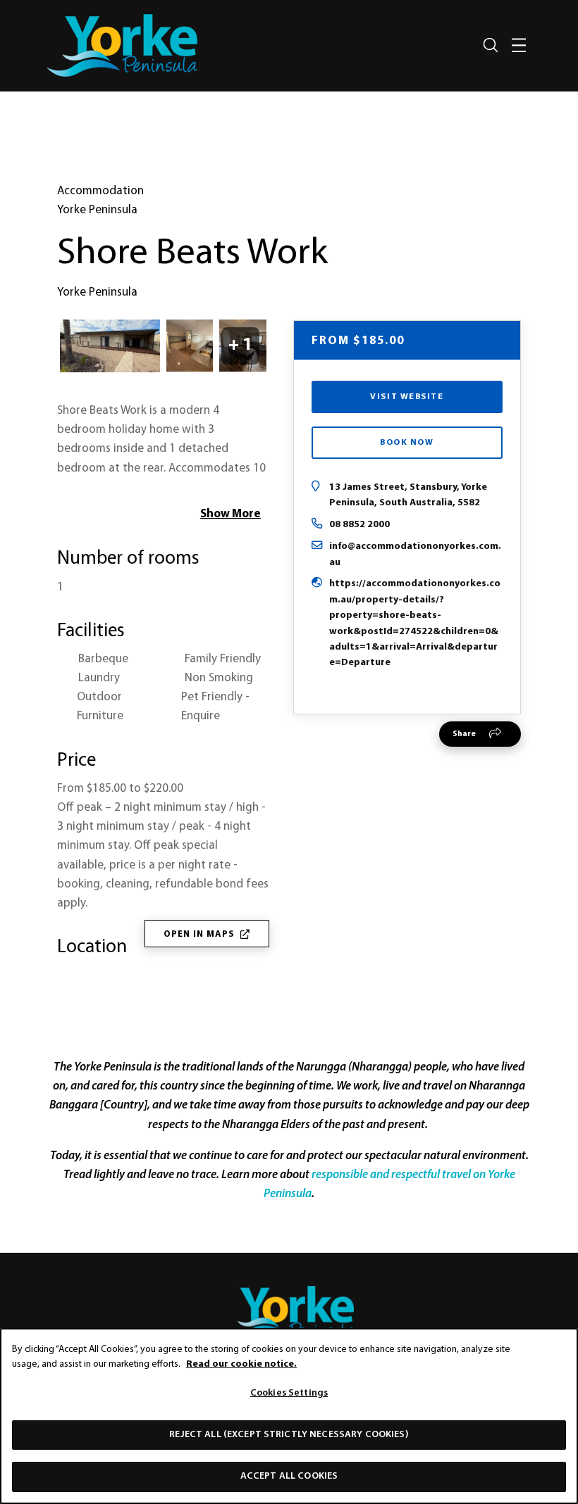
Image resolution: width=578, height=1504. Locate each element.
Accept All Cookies (289, 1476)
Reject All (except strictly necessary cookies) (288, 1434)
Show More (230, 514)
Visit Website (406, 397)
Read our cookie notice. (241, 1364)
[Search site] (490, 45)
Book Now (407, 442)
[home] (122, 45)
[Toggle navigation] (518, 45)
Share (464, 734)
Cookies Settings (289, 1393)
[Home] (289, 1312)
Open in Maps (199, 934)
